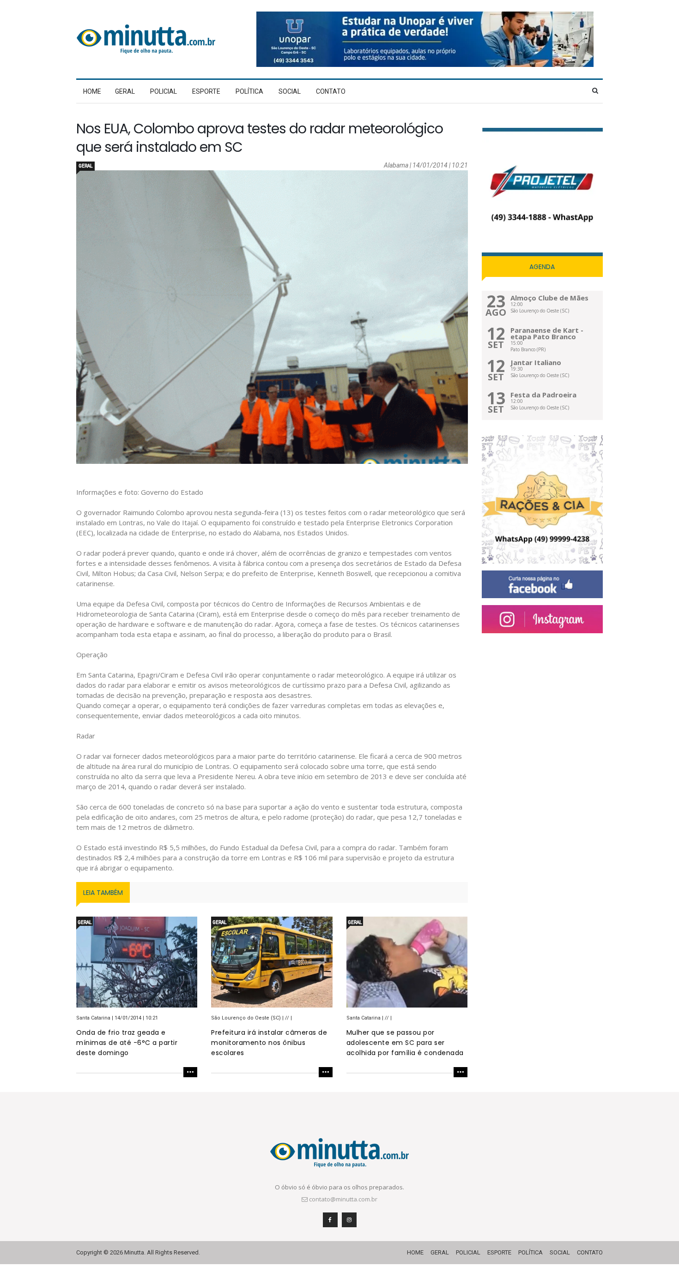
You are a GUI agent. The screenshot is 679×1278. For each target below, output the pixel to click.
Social (290, 91)
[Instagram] (349, 1219)
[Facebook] (542, 584)
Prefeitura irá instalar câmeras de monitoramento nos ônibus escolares (269, 1042)
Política (249, 91)
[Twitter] (542, 619)
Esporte (206, 91)
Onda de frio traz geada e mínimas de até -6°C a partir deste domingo (126, 1042)
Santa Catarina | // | (369, 1018)
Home (92, 91)
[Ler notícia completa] (136, 1073)
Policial (163, 91)
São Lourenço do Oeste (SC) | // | (251, 1018)
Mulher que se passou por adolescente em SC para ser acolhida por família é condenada (405, 1042)
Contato (331, 91)
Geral (125, 91)
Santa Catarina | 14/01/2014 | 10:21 (117, 1018)
